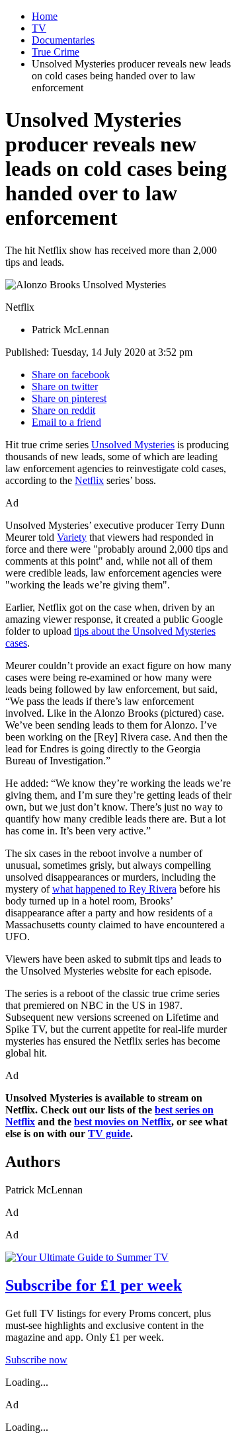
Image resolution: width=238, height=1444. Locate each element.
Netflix (89, 480)
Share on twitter (65, 386)
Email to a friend (66, 422)
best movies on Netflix (122, 1121)
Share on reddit (63, 410)
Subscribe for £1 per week (93, 1285)
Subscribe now (36, 1359)
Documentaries (63, 40)
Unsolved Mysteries (133, 444)
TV (39, 28)
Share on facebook (71, 374)
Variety (72, 537)
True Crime (55, 52)
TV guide (109, 1133)
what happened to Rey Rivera (114, 889)
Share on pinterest (69, 398)
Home (45, 16)
